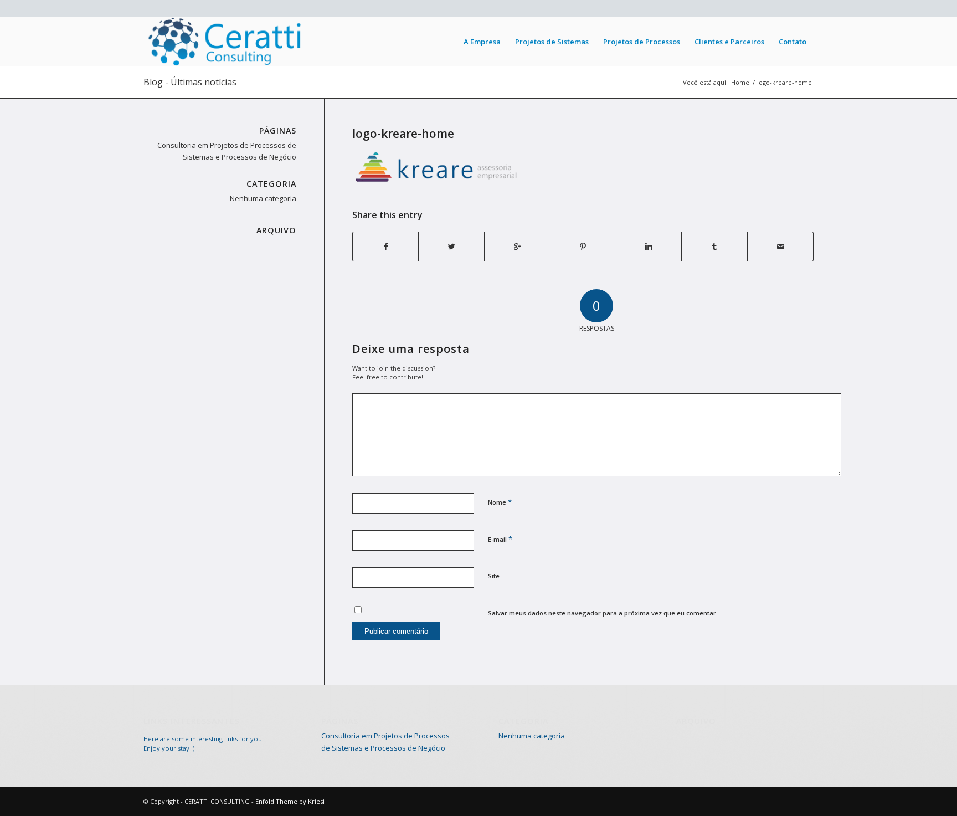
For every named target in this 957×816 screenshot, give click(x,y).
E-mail (500, 539)
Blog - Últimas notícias (189, 82)
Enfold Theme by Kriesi (290, 801)
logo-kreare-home (403, 133)
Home (740, 82)
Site (494, 576)
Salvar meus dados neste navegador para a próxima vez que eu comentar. (603, 613)
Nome (500, 502)
